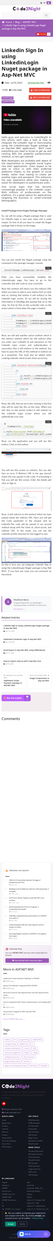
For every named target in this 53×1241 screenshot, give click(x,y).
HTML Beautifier (34, 1123)
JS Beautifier (32, 1129)
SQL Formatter (33, 1132)
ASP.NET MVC (29, 22)
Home (9, 22)
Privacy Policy (7, 1138)
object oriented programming (15, 1066)
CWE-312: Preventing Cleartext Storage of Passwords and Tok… (24, 881)
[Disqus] (26, 758)
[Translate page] (41, 3)
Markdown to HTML (35, 1141)
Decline (22, 1224)
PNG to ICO (32, 1172)
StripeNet (44, 1066)
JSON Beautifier (33, 1120)
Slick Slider (33, 1066)
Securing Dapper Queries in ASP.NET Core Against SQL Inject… (27, 935)
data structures (28, 1057)
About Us (5, 1132)
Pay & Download (41, 98)
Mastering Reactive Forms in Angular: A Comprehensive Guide (24, 908)
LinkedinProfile (8, 102)
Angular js (5, 1185)
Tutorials (5, 1129)
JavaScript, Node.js (33, 1191)
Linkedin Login (42, 189)
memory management (13, 1052)
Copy (48, 268)
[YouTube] (4, 1103)
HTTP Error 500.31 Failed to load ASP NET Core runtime (26, 899)
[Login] (44, 3)
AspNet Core (23, 1044)
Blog (17, 22)
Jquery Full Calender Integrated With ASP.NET (20, 985)
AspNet (7, 1039)
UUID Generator (34, 1166)
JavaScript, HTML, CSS (35, 1188)
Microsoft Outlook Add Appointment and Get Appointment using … (25, 993)
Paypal (26, 1052)
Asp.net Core (6, 1191)
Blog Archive (6, 1123)
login (14, 177)
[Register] (49, 2)
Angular (5, 1182)
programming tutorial (12, 1061)
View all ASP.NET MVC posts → (14, 1019)
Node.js (29, 1194)
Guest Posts (6, 1144)
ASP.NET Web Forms (9, 1200)
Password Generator (35, 1151)
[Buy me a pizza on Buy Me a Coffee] (26, 698)
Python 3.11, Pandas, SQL (36, 1200)
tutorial (26, 1048)
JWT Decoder (33, 1163)
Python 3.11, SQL (33, 1203)
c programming (10, 1044)
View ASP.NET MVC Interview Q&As (28, 960)
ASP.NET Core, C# (8, 1194)
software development (13, 1048)
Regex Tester (33, 1138)
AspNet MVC (37, 1039)
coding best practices (12, 1057)
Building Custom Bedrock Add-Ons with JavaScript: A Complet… (29, 890)
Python (29, 1197)
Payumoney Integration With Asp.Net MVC (19, 1011)
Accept (11, 1224)
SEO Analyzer (7, 1147)
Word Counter (33, 1144)
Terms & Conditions (9, 1141)
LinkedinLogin (7, 98)
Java (28, 1182)
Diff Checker (32, 1135)
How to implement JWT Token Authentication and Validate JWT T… (27, 1003)
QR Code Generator (35, 1154)
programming (24, 1039)
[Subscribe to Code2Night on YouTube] (32, 34)
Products (5, 1126)
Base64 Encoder (34, 1160)
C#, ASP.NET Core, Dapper (11, 1209)
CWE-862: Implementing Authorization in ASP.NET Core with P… (28, 917)
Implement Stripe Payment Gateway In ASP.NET (21, 978)
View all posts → (19, 609)
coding (35, 1052)
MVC (34, 1048)
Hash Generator (34, 1157)
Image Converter (34, 1169)
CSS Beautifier (33, 1126)
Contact (4, 1135)
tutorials (27, 1061)
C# (15, 1039)
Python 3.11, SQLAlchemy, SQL (38, 1209)
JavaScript (30, 1185)
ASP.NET (5, 1188)
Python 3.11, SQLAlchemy (36, 1206)
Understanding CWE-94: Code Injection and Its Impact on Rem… (26, 926)
